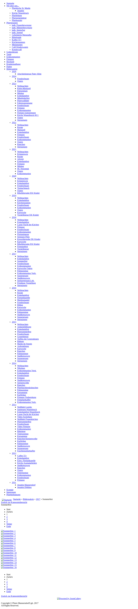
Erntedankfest (23, 96)
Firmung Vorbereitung (26, 397)
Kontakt (9, 490)
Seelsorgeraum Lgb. (25, 280)
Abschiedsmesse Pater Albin (29, 74)
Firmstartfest (22, 246)
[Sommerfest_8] (8, 548)
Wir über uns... (12, 6)
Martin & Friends (24, 344)
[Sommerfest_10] (9, 553)
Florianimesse (23, 234)
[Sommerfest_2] (8, 533)
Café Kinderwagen (20, 47)
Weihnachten (22, 86)
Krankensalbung (13, 64)
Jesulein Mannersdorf (26, 485)
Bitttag (20, 305)
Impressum (11, 492)
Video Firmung (23, 426)
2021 (14, 149)
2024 (14, 76)
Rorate (20, 127)
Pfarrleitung (17, 15)
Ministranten (17, 45)
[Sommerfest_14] (9, 562)
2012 (14, 453)
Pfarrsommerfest (24, 332)
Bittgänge (21, 431)
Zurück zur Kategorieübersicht (14, 502)
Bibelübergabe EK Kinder (28, 193)
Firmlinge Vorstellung (26, 283)
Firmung (10, 59)
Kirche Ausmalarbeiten (27, 463)
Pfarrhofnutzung (13, 494)
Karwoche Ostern (24, 268)
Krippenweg (22, 154)
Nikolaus (21, 368)
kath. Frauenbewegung (21, 25)
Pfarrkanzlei (17, 20)
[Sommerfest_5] (8, 541)
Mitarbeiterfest (23, 98)
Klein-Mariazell (24, 88)
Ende (8, 526)
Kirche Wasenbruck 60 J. (28, 115)
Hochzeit (10, 62)
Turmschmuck (23, 188)
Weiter (9, 524)
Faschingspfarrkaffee (26, 451)
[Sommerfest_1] (8, 531)
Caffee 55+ (22, 456)
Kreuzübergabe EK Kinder (28, 239)
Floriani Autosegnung (26, 113)
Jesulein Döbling (24, 487)
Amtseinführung (24, 327)
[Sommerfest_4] (8, 538)
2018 (14, 217)
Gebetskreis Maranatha (21, 35)
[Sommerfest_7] (8, 545)
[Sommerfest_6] (8, 543)
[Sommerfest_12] (9, 558)
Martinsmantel (23, 300)
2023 (14, 83)
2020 (14, 176)
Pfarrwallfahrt (23, 100)
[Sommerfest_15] (9, 565)
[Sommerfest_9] (8, 550)
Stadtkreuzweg (23, 278)
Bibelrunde (16, 37)
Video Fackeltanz (24, 417)
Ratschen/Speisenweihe (27, 439)
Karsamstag (22, 392)
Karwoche (21, 212)
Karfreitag (21, 395)
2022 (14, 122)
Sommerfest (22, 261)
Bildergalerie (11, 69)
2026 (14, 71)
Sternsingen (22, 120)
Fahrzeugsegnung (24, 103)
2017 (14, 254)
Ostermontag (22, 473)
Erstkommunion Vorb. (26, 273)
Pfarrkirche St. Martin (21, 8)
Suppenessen (22, 276)
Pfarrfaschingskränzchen (27, 387)
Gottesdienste (12, 52)
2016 (14, 288)
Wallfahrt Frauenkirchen (27, 419)
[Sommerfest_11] (8, 555)
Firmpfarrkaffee (24, 400)
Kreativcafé (17, 49)
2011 (14, 482)
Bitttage (20, 341)
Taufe (8, 54)
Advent (20, 159)
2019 (14, 195)
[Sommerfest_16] (9, 567)
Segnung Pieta (23, 237)
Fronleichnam (23, 79)
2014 (14, 363)
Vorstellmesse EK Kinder (28, 215)
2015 (14, 322)
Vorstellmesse (23, 249)
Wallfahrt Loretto (24, 407)
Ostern (20, 81)
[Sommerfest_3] (8, 536)
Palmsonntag (22, 271)
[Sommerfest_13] (9, 560)
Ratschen (21, 144)
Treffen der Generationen (28, 339)
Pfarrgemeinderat (19, 18)
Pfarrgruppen (12, 23)
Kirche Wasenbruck (20, 13)
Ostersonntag (22, 434)
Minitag (20, 93)
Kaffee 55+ (17, 40)
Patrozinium (22, 91)
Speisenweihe (23, 383)
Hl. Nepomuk (23, 169)
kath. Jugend (17, 32)
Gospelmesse (22, 336)
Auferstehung (23, 346)
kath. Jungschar (18, 30)
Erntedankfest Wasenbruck (28, 412)
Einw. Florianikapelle (26, 460)
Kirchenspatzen (18, 42)
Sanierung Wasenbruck (27, 409)
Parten (9, 66)
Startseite (10, 3)
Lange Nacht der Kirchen (28, 224)
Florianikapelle (23, 297)
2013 (14, 404)
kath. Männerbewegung (22, 27)
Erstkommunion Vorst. (26, 370)
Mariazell (21, 130)
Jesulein (20, 10)
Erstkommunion (13, 57)
